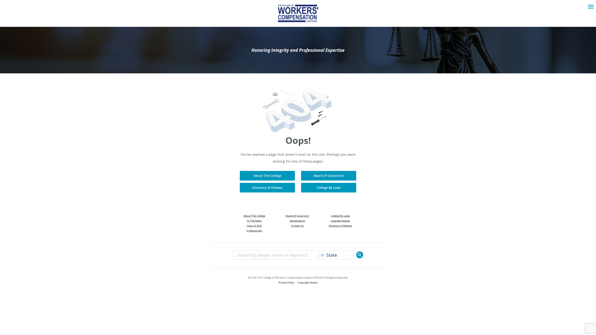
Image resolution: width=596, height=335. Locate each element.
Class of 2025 (254, 226)
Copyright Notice (308, 282)
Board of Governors (297, 216)
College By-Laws (340, 216)
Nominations (297, 221)
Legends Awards (340, 221)
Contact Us (297, 226)
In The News (254, 221)
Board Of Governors (329, 176)
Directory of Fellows (267, 187)
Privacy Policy (286, 282)
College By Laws (329, 187)
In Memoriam (254, 230)
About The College (267, 176)
